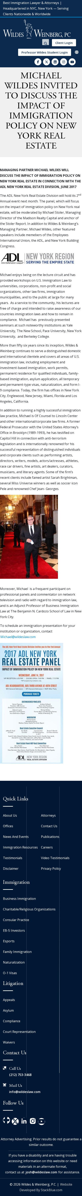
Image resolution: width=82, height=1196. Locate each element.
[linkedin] (55, 61)
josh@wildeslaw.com (41, 1172)
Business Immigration (19, 898)
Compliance (11, 1021)
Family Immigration (17, 952)
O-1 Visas (10, 973)
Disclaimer (11, 868)
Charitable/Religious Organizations (29, 909)
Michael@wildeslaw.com (18, 637)
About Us (10, 815)
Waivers (9, 1042)
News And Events (16, 836)
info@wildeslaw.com (24, 1092)
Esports (9, 941)
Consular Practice (16, 920)
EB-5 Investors (14, 930)
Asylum (8, 1010)
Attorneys (48, 815)
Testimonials (12, 858)
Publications (50, 836)
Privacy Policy (51, 868)
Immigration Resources (20, 847)
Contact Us (49, 826)
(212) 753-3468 (20, 1075)
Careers (47, 847)
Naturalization (14, 962)
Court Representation (19, 1031)
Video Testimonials (55, 858)
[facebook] (37, 61)
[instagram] (63, 61)
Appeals (9, 1000)
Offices (8, 826)
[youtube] (72, 61)
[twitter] (46, 61)
